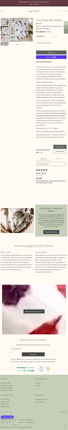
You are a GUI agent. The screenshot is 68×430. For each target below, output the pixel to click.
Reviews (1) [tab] (44, 158)
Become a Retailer (41, 399)
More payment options (44, 62)
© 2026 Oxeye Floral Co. (9, 427)
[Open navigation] (13, 11)
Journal (37, 383)
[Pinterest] (7, 412)
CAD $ (63, 412)
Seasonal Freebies (7, 388)
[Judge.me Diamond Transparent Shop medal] (41, 369)
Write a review (60, 147)
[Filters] (38, 164)
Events (37, 385)
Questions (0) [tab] (59, 158)
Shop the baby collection (34, 311)
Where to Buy (5, 406)
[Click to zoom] (30, 20)
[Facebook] (1, 412)
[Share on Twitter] (66, 27)
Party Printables (6, 385)
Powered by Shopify (25, 427)
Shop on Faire (40, 402)
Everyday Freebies (7, 390)
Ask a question (60, 151)
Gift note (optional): (44, 43)
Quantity (40, 36)
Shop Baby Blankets (51, 232)
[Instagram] (4, 412)
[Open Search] (60, 11)
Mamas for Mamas (51, 115)
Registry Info (5, 402)
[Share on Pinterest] (66, 31)
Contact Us (4, 404)
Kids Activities (6, 383)
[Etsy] (10, 412)
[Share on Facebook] (66, 23)
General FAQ (5, 399)
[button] (40, 32)
